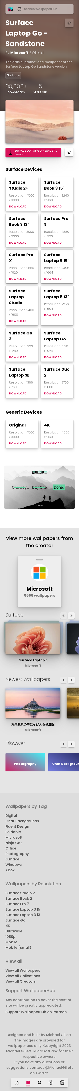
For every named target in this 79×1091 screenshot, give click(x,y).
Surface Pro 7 (17, 903)
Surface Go (15, 920)
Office (10, 848)
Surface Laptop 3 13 (22, 914)
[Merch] (62, 1082)
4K (7, 925)
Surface (13, 75)
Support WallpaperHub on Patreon (36, 1011)
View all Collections (22, 975)
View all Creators (20, 981)
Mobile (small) (18, 947)
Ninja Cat (13, 842)
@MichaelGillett (59, 1067)
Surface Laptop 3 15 (22, 909)
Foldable (13, 831)
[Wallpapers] (28, 1082)
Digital (11, 815)
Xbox (9, 870)
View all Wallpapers (22, 970)
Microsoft (19, 52)
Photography (17, 853)
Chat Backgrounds (22, 821)
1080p (10, 936)
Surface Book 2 (18, 898)
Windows (13, 864)
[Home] (16, 1082)
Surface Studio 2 (20, 893)
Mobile (11, 942)
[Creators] (51, 1082)
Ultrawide (13, 931)
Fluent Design (17, 826)
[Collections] (39, 1082)
